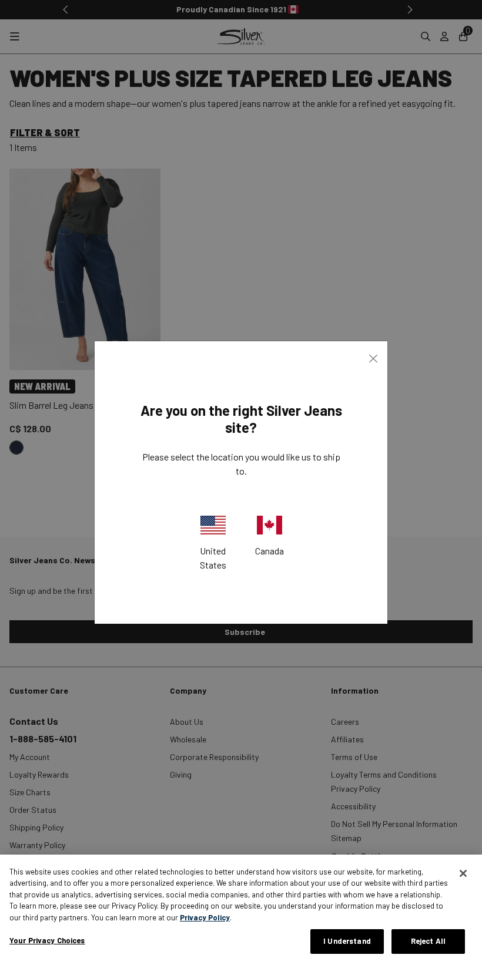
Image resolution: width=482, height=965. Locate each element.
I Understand (347, 941)
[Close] (463, 873)
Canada (269, 550)
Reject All (428, 941)
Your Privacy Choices (47, 940)
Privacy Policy (205, 917)
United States (213, 557)
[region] (241, 910)
